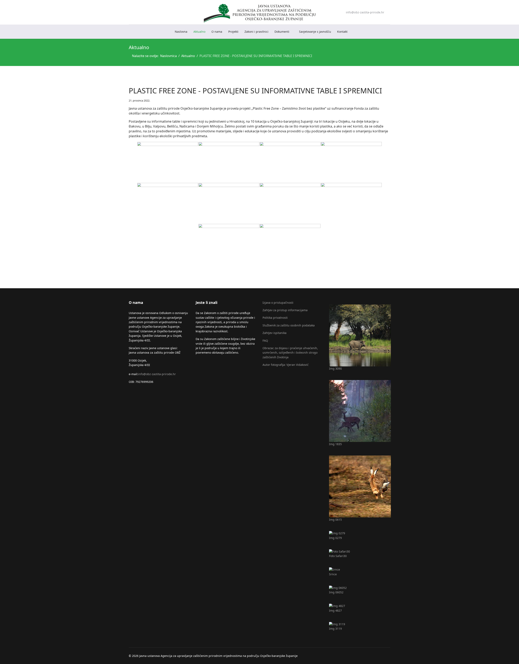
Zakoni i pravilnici (256, 31)
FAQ (265, 340)
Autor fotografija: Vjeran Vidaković (286, 365)
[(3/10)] (290, 162)
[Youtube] (136, 12)
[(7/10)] (290, 203)
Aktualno (199, 31)
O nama (216, 31)
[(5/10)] (167, 203)
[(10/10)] (290, 244)
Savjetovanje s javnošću (315, 31)
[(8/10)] (351, 203)
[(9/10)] (228, 244)
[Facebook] (130, 12)
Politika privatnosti (275, 318)
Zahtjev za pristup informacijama (285, 310)
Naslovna (181, 31)
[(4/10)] (351, 162)
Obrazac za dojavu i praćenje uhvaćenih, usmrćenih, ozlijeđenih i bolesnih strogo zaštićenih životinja (290, 352)
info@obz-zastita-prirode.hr (365, 12)
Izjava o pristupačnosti (278, 302)
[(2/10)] (228, 162)
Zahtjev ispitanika (274, 333)
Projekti (233, 31)
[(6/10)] (228, 203)
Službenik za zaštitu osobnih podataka (289, 325)
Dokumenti (282, 31)
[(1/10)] (167, 162)
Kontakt (342, 31)
